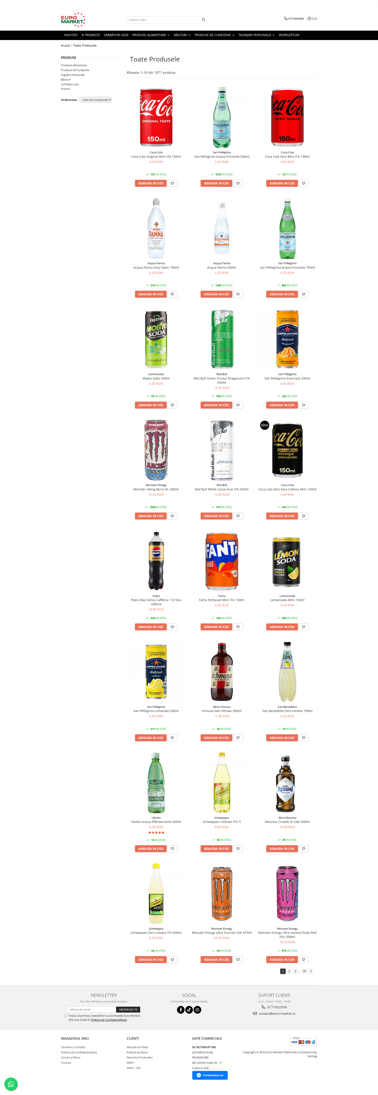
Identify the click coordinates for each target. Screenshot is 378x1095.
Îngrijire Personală (72, 75)
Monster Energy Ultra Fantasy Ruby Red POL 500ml (287, 935)
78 (304, 971)
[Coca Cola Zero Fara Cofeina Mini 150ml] (287, 450)
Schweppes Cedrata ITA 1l (222, 822)
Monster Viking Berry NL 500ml (156, 489)
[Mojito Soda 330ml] (156, 339)
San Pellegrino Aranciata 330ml (287, 378)
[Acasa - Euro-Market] (83, 19)
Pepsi (156, 596)
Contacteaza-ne (213, 1075)
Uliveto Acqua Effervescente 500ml (156, 822)
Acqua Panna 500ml (221, 267)
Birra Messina (287, 818)
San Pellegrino (222, 152)
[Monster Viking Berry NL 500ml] (156, 450)
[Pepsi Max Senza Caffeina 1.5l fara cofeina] (156, 561)
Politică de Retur (137, 1052)
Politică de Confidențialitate (79, 1052)
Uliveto (156, 818)
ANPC (130, 1063)
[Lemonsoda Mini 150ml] (287, 561)
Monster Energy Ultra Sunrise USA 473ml (222, 933)
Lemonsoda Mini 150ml (287, 600)
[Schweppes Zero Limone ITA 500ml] (156, 893)
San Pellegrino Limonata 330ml (156, 711)
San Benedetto (287, 707)
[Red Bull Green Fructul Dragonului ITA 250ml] (221, 339)
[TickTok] (189, 1010)
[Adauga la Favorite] (172, 183)
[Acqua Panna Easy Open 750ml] (156, 228)
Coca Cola (156, 152)
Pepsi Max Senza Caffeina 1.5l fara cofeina (156, 602)
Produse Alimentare (74, 65)
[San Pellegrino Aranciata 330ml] (287, 339)
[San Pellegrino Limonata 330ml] (156, 672)
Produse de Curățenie (75, 70)
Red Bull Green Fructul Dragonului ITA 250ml (222, 380)
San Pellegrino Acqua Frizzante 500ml (221, 156)
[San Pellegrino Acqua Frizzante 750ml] (287, 228)
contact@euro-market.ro (277, 1013)
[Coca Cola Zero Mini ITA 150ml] (287, 117)
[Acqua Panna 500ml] (221, 228)
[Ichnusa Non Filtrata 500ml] (221, 672)
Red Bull (222, 374)
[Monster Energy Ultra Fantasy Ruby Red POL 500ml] (287, 893)
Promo (65, 89)
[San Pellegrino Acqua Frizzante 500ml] (221, 117)
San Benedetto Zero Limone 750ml (287, 711)
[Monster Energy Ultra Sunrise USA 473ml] (221, 893)
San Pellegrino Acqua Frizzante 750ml (287, 267)
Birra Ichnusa (221, 707)
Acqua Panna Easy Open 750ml (156, 267)
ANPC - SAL (134, 1068)
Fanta (222, 596)
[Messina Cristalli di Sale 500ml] (287, 782)
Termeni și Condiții (73, 1047)
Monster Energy (156, 485)
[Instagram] (197, 1010)
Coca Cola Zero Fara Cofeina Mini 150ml (287, 489)
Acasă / (66, 45)
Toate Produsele (85, 45)
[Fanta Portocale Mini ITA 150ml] (221, 561)
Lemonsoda (156, 374)
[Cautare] (204, 19)
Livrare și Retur (70, 1057)
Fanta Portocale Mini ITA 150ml (221, 600)
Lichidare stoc (70, 84)
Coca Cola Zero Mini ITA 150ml (287, 156)
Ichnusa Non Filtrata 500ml (222, 711)
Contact (66, 1063)
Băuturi (66, 79)
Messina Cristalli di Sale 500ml (287, 822)
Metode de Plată (137, 1047)
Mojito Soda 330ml (156, 378)
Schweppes (221, 818)
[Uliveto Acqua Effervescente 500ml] (156, 782)
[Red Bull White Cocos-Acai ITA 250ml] (221, 450)
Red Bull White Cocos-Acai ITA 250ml (221, 489)
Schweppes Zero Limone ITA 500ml (156, 933)
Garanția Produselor (140, 1057)
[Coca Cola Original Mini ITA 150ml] (156, 117)
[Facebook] (181, 1010)
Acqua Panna (156, 263)
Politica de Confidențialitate (109, 1020)
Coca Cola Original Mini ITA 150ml (156, 156)
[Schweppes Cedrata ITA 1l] (221, 782)
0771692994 (276, 1007)
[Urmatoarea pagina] (311, 971)
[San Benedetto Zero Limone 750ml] (287, 672)
